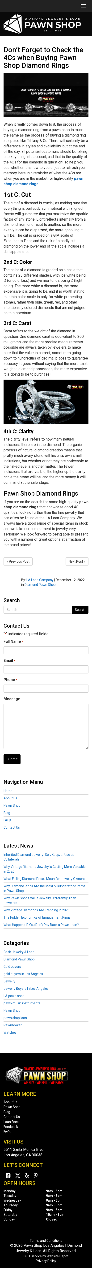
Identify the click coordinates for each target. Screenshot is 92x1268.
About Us (10, 798)
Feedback (11, 1127)
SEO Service (33, 1256)
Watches (10, 1032)
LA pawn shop (14, 996)
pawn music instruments (22, 1003)
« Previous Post (18, 561)
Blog (7, 813)
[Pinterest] (35, 1176)
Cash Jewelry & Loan (19, 952)
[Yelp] (27, 1176)
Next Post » (77, 561)
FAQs (7, 820)
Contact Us (12, 827)
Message (12, 699)
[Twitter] (18, 1176)
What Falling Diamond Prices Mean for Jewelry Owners (44, 879)
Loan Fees (11, 1122)
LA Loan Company (40, 580)
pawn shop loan (15, 1018)
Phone (10, 679)
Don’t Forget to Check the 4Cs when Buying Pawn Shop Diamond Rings (43, 57)
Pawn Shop (12, 805)
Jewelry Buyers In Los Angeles (26, 988)
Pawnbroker (13, 1025)
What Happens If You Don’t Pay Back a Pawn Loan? (41, 925)
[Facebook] (8, 1176)
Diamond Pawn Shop (40, 585)
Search (80, 610)
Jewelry (9, 981)
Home (8, 791)
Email (9, 660)
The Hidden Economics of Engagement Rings (37, 917)
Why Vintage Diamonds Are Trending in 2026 (37, 910)
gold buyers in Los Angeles (23, 974)
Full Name (13, 641)
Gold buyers (12, 966)
